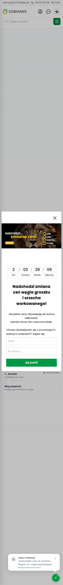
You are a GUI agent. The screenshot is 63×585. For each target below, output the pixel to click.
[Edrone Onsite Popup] (31, 292)
